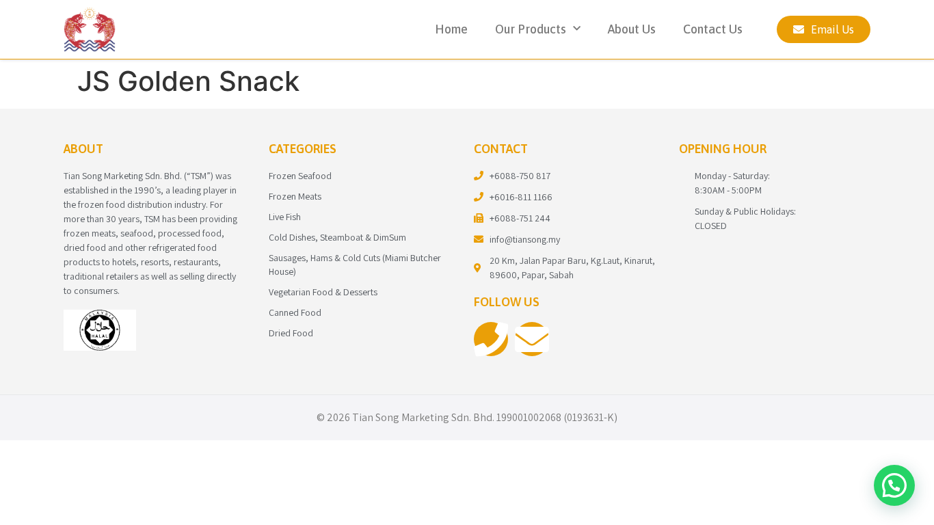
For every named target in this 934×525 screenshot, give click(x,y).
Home (451, 29)
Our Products (530, 29)
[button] (894, 485)
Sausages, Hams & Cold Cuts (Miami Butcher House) (355, 265)
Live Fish (285, 217)
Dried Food (291, 333)
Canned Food (295, 312)
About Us (632, 29)
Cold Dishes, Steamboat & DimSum (337, 237)
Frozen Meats (295, 196)
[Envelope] (532, 339)
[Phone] (491, 339)
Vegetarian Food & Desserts (323, 292)
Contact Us (713, 29)
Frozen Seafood (300, 176)
